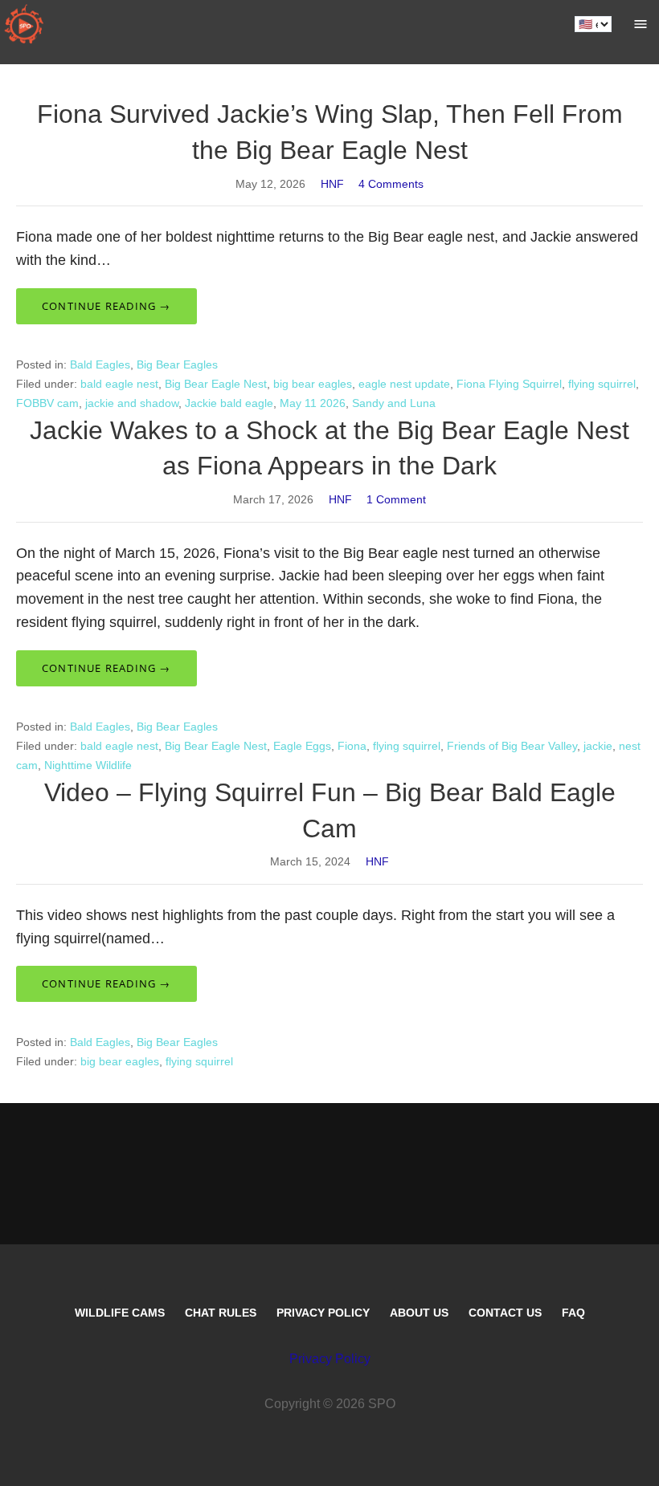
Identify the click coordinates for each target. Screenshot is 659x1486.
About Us (419, 1312)
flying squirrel (602, 383)
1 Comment (396, 499)
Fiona (352, 745)
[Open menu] (640, 24)
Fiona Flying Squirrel (509, 383)
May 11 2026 (313, 403)
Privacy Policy (323, 1312)
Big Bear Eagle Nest (216, 383)
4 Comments (391, 183)
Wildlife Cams (120, 1312)
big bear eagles (312, 383)
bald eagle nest (119, 383)
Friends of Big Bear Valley (512, 745)
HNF (332, 183)
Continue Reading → (106, 306)
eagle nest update (404, 383)
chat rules (220, 1312)
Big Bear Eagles (177, 364)
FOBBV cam (47, 403)
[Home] (24, 24)
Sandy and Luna (394, 403)
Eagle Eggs (302, 745)
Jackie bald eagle (229, 403)
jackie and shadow (131, 403)
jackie (597, 745)
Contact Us (505, 1312)
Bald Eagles (100, 364)
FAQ (573, 1312)
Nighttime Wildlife (88, 765)
